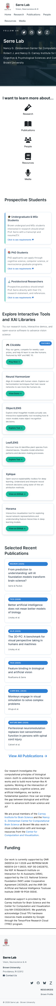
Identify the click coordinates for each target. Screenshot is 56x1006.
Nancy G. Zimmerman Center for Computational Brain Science (27, 821)
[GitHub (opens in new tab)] (32, 32)
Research (19, 14)
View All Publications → (28, 756)
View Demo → (15, 393)
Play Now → (14, 362)
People (47, 14)
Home (8, 14)
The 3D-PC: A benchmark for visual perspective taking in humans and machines (26, 640)
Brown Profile (47, 994)
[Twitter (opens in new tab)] (24, 32)
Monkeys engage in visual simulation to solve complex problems (25, 700)
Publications (33, 14)
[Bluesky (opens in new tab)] (39, 32)
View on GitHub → (17, 494)
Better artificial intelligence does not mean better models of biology (27, 608)
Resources (10, 20)
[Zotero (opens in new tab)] (47, 32)
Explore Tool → (16, 428)
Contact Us (11, 975)
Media (22, 20)
